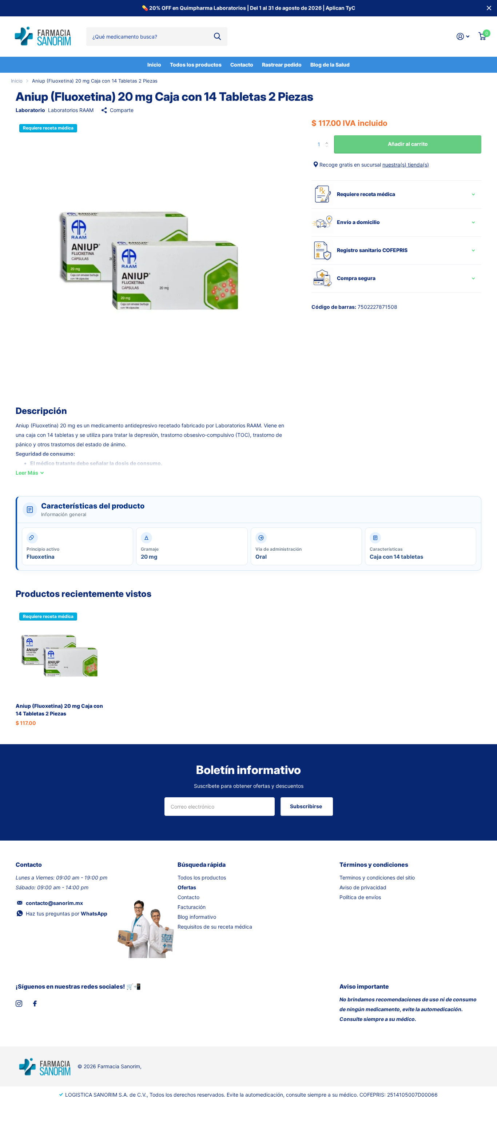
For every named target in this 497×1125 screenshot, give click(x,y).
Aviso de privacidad (362, 887)
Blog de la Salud (330, 64)
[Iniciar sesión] (463, 36)
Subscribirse (306, 806)
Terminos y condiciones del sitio (377, 877)
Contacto (241, 64)
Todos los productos (196, 64)
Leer (27, 473)
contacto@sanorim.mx (54, 903)
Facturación (192, 907)
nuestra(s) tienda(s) (405, 164)
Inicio (154, 64)
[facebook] (35, 1003)
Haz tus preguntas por (66, 913)
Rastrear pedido (282, 64)
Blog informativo (197, 917)
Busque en (217, 36)
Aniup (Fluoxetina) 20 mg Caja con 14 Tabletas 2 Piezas (59, 710)
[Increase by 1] (328, 138)
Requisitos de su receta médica (215, 926)
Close (489, 8)
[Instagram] (19, 1003)
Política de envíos (360, 897)
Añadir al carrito (408, 144)
